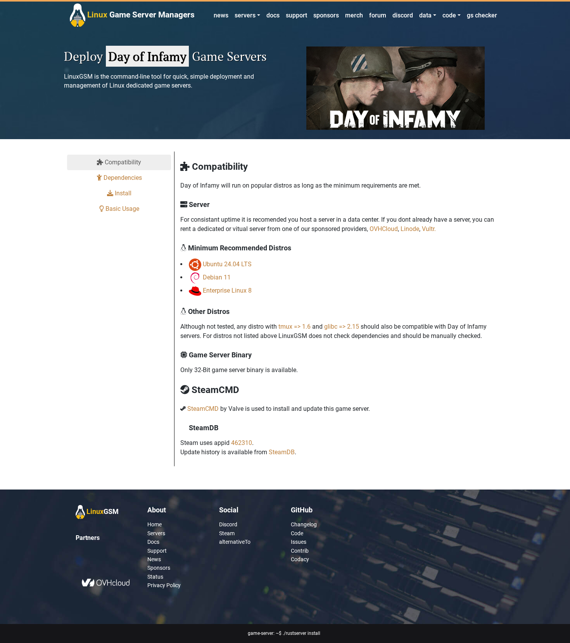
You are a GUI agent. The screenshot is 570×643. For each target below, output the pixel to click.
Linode (410, 229)
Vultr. (429, 229)
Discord (228, 524)
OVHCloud (384, 229)
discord (402, 15)
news (221, 15)
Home (154, 524)
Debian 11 (217, 277)
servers (245, 15)
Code (297, 533)
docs (273, 15)
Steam (227, 533)
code (449, 15)
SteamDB (282, 452)
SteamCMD (203, 408)
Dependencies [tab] (122, 177)
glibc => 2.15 (341, 326)
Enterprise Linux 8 (227, 290)
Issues (298, 542)
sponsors (326, 15)
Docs (153, 542)
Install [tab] (122, 193)
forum (377, 15)
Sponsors (158, 568)
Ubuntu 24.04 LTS (227, 264)
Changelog (304, 524)
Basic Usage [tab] (121, 208)
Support (157, 551)
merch (354, 15)
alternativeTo (234, 542)
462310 (241, 442)
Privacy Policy (164, 585)
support (296, 15)
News (154, 559)
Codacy (300, 559)
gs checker (482, 15)
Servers (156, 533)
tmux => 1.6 (294, 326)
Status (155, 577)
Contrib (300, 551)
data (425, 15)
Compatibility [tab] (122, 162)
